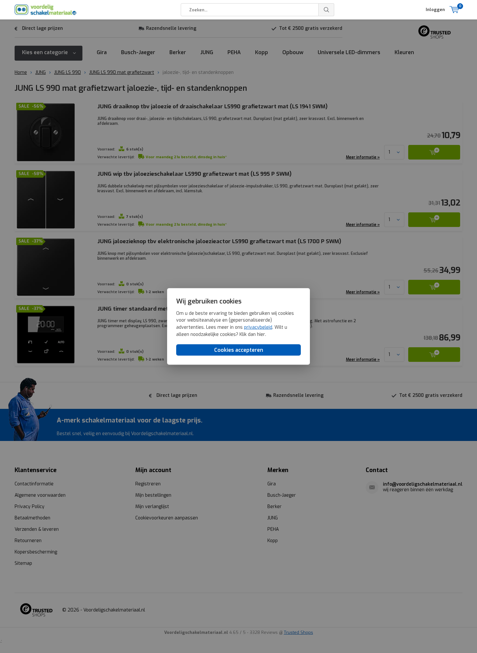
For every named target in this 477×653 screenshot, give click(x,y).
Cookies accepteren (238, 350)
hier (261, 334)
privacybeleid (258, 327)
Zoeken (326, 9)
